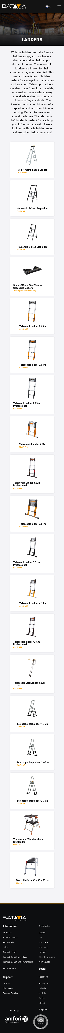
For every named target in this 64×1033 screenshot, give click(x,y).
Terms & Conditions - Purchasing (18, 962)
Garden (42, 932)
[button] (48, 6)
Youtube (42, 993)
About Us (7, 932)
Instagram (43, 983)
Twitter (42, 998)
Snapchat (43, 1009)
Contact (6, 983)
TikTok (42, 1003)
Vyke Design (14, 1011)
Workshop (43, 947)
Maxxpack (43, 942)
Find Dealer (8, 988)
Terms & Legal (9, 952)
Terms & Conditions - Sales (15, 957)
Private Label (9, 942)
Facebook (43, 977)
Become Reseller (10, 993)
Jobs (5, 947)
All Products (44, 962)
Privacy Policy (9, 968)
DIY (40, 937)
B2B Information (10, 937)
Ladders (42, 952)
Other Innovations (47, 957)
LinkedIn (42, 988)
